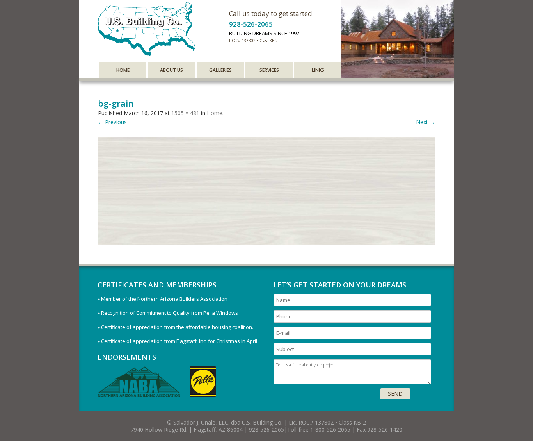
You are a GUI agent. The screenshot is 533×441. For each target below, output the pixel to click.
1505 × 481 (185, 113)
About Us (171, 70)
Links (318, 70)
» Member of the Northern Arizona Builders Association (162, 298)
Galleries (220, 70)
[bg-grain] (266, 191)
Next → (425, 122)
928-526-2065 (251, 24)
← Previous (112, 122)
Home (123, 70)
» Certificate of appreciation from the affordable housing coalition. (175, 326)
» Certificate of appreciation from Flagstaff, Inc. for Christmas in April (177, 341)
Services (269, 70)
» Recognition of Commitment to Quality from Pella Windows (168, 312)
